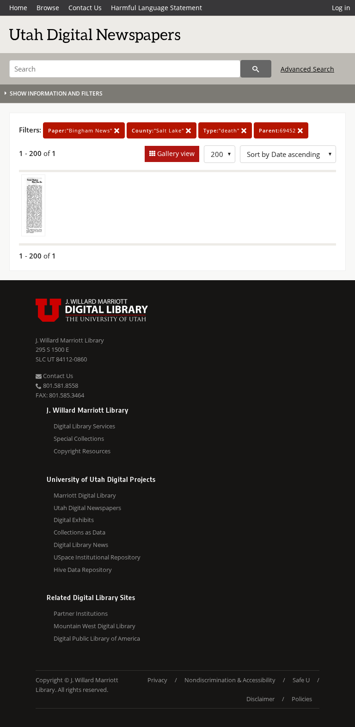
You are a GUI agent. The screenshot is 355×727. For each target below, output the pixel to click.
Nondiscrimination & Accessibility (229, 680)
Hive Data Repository (83, 569)
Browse (48, 7)
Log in (341, 7)
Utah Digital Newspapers (87, 508)
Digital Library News (81, 545)
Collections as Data (79, 532)
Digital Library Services (84, 426)
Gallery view (175, 153)
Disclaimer (260, 699)
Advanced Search (307, 69)
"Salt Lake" (159, 130)
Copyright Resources (82, 451)
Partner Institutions (81, 613)
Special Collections (79, 438)
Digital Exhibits (74, 520)
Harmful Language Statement (156, 7)
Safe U (301, 680)
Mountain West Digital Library (94, 626)
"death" (222, 130)
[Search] (255, 69)
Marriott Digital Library (85, 495)
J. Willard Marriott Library (70, 340)
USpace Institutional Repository (97, 557)
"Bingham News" (81, 130)
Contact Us (85, 7)
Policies (302, 699)
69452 (278, 130)
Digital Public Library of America (97, 638)
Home (18, 7)
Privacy (157, 680)
